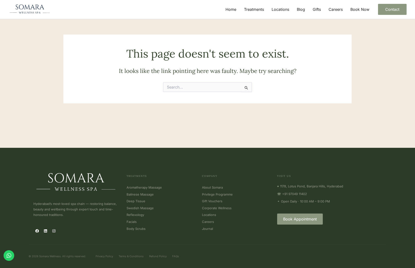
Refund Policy (158, 256)
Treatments (254, 9)
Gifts (317, 9)
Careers (336, 9)
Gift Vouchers (212, 201)
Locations (280, 9)
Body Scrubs (136, 229)
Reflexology (135, 215)
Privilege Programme (217, 194)
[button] (392, 9)
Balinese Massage (140, 194)
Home (231, 9)
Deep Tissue (136, 201)
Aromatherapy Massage (144, 187)
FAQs (175, 256)
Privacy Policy (104, 256)
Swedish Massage (140, 208)
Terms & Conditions (131, 256)
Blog (301, 9)
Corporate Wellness (217, 208)
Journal (207, 229)
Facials (132, 222)
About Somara (212, 187)
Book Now (359, 9)
